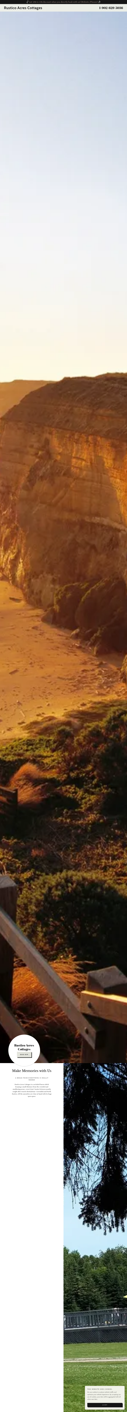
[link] (47, 9)
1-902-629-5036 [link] (111, 8)
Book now (24, 1054)
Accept (104, 1405)
